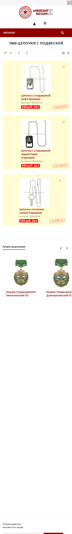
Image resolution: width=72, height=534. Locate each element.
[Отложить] (63, 66)
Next (66, 248)
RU (69, 3)
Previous (60, 248)
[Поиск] (62, 32)
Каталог (9, 32)
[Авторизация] (34, 23)
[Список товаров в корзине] (44, 23)
